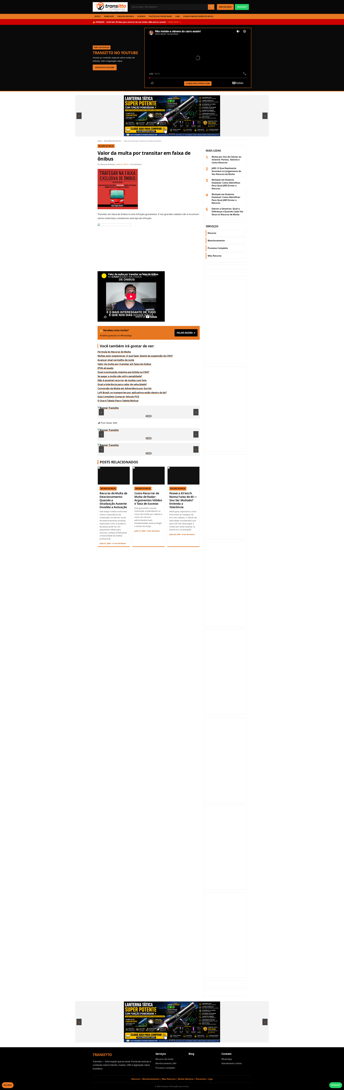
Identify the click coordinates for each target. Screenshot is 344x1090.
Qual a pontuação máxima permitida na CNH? (123, 372)
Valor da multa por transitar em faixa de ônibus (124, 364)
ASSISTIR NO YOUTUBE (104, 67)
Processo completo (165, 1067)
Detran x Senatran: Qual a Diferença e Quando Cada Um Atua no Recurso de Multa (227, 211)
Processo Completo (218, 248)
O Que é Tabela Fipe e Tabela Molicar (118, 400)
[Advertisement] (225, 321)
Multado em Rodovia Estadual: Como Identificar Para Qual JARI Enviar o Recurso (226, 184)
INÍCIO (97, 16)
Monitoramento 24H (165, 1063)
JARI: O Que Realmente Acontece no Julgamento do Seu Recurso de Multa (226, 171)
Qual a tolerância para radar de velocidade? (122, 384)
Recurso (212, 233)
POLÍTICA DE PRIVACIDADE (160, 16)
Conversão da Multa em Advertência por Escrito (125, 388)
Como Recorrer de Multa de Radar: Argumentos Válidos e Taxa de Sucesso (148, 498)
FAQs (177, 16)
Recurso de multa (164, 1059)
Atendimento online (231, 1063)
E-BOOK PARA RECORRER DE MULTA (198, 16)
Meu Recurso (214, 255)
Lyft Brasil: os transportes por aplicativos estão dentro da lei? (132, 392)
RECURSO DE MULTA (112, 141)
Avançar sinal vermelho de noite (116, 360)
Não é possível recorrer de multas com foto (122, 380)
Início (100, 141)
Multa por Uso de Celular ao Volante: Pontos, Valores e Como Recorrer (226, 159)
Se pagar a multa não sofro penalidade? (120, 376)
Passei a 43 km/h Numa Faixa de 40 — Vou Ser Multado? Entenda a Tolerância (183, 500)
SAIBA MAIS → (174, 22)
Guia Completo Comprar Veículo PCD (118, 396)
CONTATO (141, 16)
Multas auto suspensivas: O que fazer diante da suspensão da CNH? (135, 355)
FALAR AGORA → (186, 332)
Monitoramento (216, 240)
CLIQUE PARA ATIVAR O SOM (198, 83)
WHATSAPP (241, 7)
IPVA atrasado (106, 368)
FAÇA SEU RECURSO (125, 16)
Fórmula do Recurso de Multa (114, 351)
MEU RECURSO (225, 7)
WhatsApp (226, 1059)
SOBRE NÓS (109, 16)
